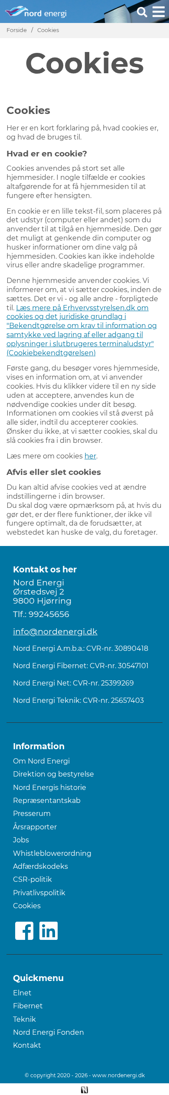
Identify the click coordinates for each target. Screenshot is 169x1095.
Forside (16, 30)
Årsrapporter (35, 827)
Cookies (48, 30)
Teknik (24, 1019)
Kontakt (27, 1045)
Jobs (21, 840)
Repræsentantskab (47, 800)
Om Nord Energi (41, 761)
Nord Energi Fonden (48, 1032)
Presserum (32, 813)
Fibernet (28, 1006)
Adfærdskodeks (40, 866)
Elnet (22, 993)
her (90, 456)
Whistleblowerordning (52, 853)
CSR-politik (32, 879)
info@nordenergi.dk (55, 631)
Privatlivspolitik (39, 893)
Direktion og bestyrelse (53, 774)
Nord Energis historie (49, 787)
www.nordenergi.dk (118, 1075)
